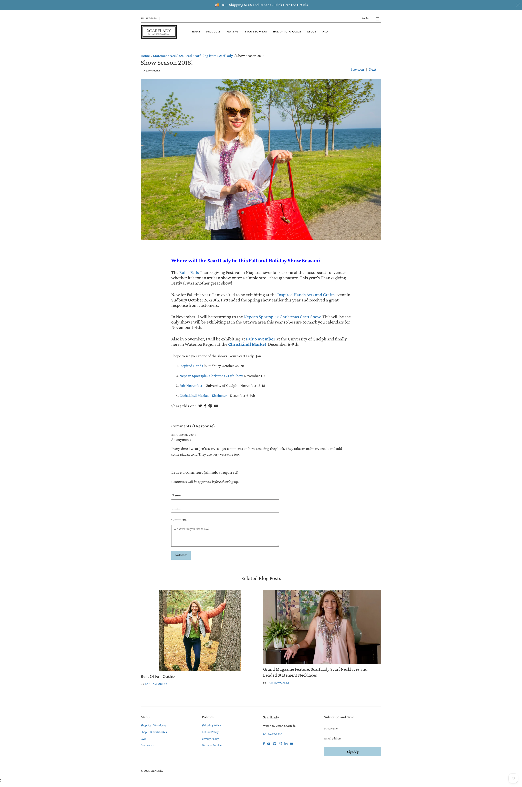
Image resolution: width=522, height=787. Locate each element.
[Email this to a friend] (216, 406)
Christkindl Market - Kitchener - (204, 395)
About (311, 31)
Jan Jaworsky (156, 683)
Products (213, 31)
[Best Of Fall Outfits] (200, 630)
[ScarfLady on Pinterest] (274, 743)
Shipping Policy (211, 725)
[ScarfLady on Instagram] (280, 743)
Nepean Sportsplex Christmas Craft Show (282, 316)
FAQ (325, 31)
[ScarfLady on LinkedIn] (286, 743)
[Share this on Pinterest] (210, 406)
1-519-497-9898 (272, 734)
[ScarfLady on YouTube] (268, 743)
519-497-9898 (149, 18)
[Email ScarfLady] (291, 743)
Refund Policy (210, 732)
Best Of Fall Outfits (158, 676)
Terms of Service (212, 745)
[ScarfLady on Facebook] (264, 743)
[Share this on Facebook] (205, 406)
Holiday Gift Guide (287, 31)
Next (375, 69)
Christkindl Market (247, 344)
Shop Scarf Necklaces (153, 725)
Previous (355, 69)
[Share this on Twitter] (200, 406)
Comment (178, 519)
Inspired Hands (191, 365)
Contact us (147, 745)
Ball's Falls (189, 272)
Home (196, 31)
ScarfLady (156, 770)
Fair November (260, 338)
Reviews (233, 31)
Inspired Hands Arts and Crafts (305, 294)
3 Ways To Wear (256, 31)
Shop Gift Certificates (154, 732)
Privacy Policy (210, 738)
